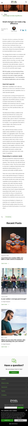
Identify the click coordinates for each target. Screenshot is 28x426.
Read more (19, 417)
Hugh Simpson (6, 301)
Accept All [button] (7, 420)
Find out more (8, 212)
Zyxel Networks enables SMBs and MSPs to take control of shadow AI (12, 258)
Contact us (14, 372)
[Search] (26, 2)
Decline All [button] (20, 420)
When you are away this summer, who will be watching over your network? (13, 340)
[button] (14, 423)
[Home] (2, 14)
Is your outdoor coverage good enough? (13, 299)
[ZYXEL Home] (14, 2)
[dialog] (14, 417)
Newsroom (4, 387)
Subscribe (20, 408)
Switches (9, 216)
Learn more (4, 263)
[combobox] (26, 410)
